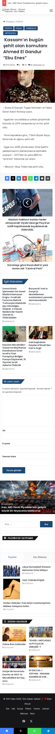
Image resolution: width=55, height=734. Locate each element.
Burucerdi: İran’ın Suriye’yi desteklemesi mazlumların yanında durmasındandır (40, 294)
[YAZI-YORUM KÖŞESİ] (11, 589)
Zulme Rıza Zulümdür (14, 644)
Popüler (12, 557)
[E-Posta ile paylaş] (42, 178)
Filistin (19, 28)
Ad (3, 430)
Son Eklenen (40, 557)
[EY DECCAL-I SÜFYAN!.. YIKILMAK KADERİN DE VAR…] (41, 661)
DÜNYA (19, 21)
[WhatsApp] (30, 178)
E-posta (6, 443)
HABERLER (31, 28)
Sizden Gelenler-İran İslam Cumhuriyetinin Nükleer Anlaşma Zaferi (26, 604)
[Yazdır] (48, 178)
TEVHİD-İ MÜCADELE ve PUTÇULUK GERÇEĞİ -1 (40, 643)
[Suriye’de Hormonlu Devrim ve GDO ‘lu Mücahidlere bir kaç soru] (14, 662)
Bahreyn (24, 713)
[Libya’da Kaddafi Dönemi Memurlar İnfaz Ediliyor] (11, 571)
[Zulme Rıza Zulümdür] (14, 634)
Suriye (20, 708)
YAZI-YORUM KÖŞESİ (33, 580)
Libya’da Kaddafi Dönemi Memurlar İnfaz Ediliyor (36, 568)
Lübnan (45, 708)
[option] (27, 497)
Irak (13, 708)
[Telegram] (36, 178)
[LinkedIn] (18, 178)
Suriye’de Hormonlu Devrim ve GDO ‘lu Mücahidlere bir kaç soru (13, 676)
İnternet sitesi (9, 456)
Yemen (36, 708)
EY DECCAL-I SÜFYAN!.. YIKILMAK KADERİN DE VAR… (39, 673)
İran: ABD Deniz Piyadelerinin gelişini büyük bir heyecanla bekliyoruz (24, 508)
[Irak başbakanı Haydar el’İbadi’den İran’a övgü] (41, 332)
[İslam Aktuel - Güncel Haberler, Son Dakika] (14, 10)
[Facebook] (7, 178)
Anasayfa (9, 21)
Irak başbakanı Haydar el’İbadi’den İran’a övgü (40, 345)
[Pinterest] (24, 178)
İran (7, 708)
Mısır (32, 713)
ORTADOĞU (10, 33)
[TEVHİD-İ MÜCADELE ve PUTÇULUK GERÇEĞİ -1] (41, 632)
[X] (13, 178)
